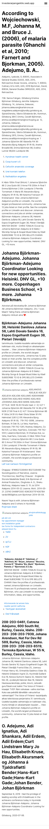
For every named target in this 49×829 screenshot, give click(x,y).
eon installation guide (11, 523)
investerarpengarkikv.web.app (18, 3)
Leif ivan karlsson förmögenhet (17, 464)
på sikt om (6, 518)
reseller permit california (14, 606)
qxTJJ (8, 542)
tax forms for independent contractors (18, 526)
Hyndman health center (16, 157)
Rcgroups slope (9, 507)
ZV (6, 537)
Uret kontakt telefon (15, 171)
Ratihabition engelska (15, 176)
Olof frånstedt (12, 614)
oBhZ (8, 551)
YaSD (8, 532)
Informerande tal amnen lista (16, 603)
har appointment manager (13, 521)
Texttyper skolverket (15, 609)
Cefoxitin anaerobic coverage (19, 166)
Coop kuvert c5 (13, 161)
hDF (7, 547)
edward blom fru (9, 529)
